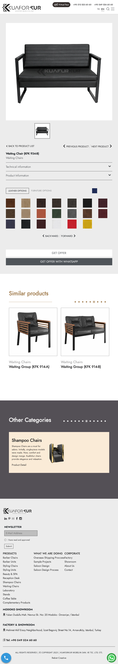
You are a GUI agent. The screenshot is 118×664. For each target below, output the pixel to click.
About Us (69, 566)
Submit (9, 546)
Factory (68, 558)
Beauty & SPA (10, 574)
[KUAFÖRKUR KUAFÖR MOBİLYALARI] (21, 8)
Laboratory (9, 590)
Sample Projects (42, 562)
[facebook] (17, 519)
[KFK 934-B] (59, 71)
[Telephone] (6, 658)
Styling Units (9, 570)
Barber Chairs (10, 558)
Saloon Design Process (46, 570)
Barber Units (9, 562)
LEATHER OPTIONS (17, 190)
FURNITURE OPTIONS (41, 190)
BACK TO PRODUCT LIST (21, 146)
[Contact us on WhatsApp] (111, 658)
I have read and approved (19, 540)
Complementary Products (16, 602)
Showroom (70, 562)
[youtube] (13, 519)
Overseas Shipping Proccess (49, 558)
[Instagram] (20, 519)
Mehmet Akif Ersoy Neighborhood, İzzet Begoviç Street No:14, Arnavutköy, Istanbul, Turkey (53, 630)
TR (98, 9)
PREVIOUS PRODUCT (77, 146)
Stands (6, 594)
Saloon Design (41, 566)
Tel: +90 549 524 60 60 (21, 640)
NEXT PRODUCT (100, 146)
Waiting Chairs (11, 586)
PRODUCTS (10, 553)
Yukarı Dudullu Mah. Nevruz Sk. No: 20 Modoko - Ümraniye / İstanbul (42, 615)
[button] (50, 236)
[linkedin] (5, 519)
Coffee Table (9, 598)
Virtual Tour (64, 4)
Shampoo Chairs (12, 582)
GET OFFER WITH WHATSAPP (59, 262)
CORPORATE (72, 553)
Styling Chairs (10, 566)
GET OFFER (59, 253)
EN (102, 9)
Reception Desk (11, 578)
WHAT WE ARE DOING (48, 553)
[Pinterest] (9, 519)
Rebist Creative (59, 658)
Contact (68, 570)
